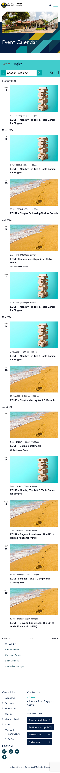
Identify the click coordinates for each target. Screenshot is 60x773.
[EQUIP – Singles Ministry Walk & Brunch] (34, 379)
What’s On (10, 708)
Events (5, 64)
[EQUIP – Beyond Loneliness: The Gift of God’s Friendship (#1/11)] (34, 513)
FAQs (11, 739)
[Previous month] (3, 72)
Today (30, 639)
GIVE (7, 724)
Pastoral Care (35, 734)
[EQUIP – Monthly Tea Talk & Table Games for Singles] (34, 98)
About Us (10, 697)
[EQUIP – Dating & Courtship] (34, 425)
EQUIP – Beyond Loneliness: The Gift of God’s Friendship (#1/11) (32, 536)
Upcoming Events (13, 655)
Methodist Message (14, 666)
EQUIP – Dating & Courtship (25, 445)
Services (9, 703)
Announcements (13, 649)
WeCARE (9, 729)
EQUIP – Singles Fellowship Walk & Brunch (34, 213)
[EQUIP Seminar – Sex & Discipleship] (34, 557)
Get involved (12, 719)
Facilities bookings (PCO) (40, 727)
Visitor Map (34, 742)
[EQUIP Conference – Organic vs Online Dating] (34, 238)
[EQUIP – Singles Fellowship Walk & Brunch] (34, 192)
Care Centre (14, 733)
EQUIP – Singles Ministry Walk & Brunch (32, 400)
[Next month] (39, 72)
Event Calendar (12, 660)
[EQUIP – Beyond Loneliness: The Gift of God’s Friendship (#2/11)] (34, 601)
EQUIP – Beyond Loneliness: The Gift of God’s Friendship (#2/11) (32, 624)
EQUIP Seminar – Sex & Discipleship (30, 578)
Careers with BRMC (38, 719)
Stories (8, 713)
